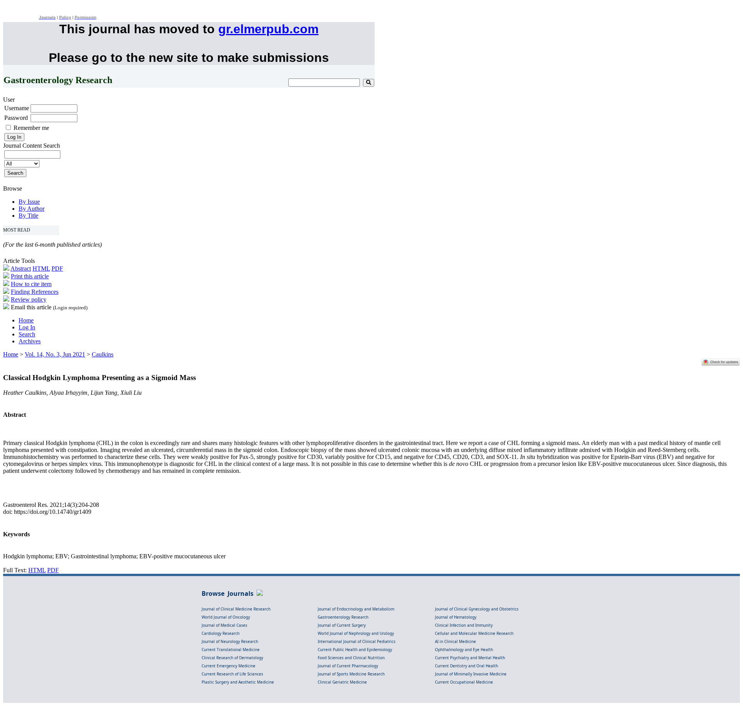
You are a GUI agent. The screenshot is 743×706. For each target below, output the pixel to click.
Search (27, 334)
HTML (41, 268)
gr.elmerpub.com (268, 29)
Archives (30, 341)
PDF (57, 268)
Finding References (34, 291)
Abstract (20, 268)
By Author (32, 208)
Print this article (30, 276)
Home (26, 320)
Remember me (31, 127)
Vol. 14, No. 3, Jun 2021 (55, 354)
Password (16, 117)
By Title (28, 215)
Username (16, 108)
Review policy (28, 299)
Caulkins (102, 354)
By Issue (29, 201)
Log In (27, 327)
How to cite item (31, 284)
